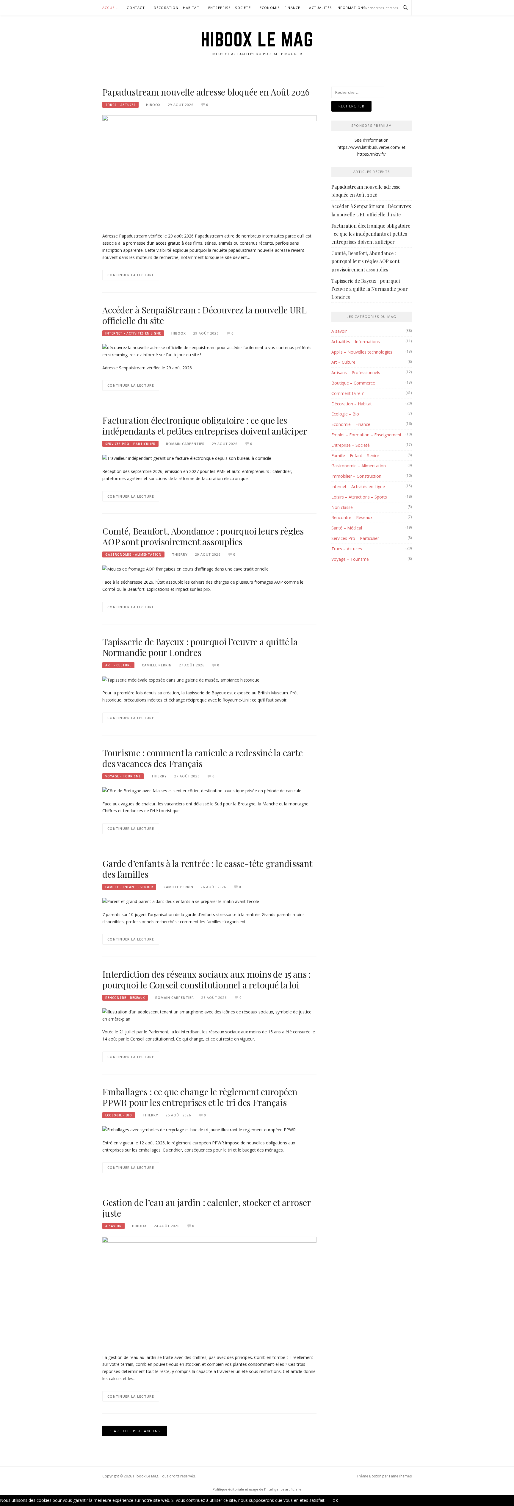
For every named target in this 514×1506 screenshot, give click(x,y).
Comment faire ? (347, 393)
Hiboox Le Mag (257, 39)
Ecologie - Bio (118, 1115)
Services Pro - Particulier (130, 444)
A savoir (113, 1226)
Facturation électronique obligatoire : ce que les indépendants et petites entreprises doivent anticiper (204, 425)
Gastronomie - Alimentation (133, 554)
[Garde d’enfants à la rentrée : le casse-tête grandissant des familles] (180, 901)
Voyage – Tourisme (350, 559)
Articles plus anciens (137, 1431)
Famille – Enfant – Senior (355, 455)
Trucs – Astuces (346, 549)
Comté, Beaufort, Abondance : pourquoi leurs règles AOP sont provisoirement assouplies (203, 536)
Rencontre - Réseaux (125, 998)
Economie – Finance (280, 7)
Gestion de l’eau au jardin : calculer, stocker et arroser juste (206, 1207)
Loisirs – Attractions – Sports (359, 497)
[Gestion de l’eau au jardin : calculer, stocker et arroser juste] (209, 1291)
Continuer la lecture (130, 275)
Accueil (110, 7)
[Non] (353, 1501)
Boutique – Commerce (353, 383)
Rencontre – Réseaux (351, 517)
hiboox (153, 104)
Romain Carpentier (185, 443)
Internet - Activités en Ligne (133, 333)
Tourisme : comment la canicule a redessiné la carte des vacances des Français (202, 758)
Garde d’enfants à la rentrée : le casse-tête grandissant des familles (207, 868)
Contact (136, 7)
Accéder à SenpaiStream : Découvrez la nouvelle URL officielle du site (204, 315)
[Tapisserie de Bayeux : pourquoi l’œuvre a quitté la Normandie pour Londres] (180, 679)
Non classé (342, 507)
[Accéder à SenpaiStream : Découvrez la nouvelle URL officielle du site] (209, 350)
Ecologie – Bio (345, 414)
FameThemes (400, 1476)
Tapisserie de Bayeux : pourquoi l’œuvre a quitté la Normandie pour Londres (200, 647)
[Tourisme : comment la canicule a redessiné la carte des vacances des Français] (201, 790)
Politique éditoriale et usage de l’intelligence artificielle (257, 1489)
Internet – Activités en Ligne (358, 486)
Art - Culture (118, 665)
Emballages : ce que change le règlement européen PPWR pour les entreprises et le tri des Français (199, 1097)
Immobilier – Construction (356, 476)
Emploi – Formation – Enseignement (366, 435)
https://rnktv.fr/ (371, 154)
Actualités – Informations (337, 7)
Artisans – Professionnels (355, 372)
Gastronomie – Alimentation (358, 465)
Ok (336, 1500)
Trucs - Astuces (120, 105)
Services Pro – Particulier (355, 538)
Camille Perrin (157, 665)
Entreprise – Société (229, 7)
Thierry (180, 554)
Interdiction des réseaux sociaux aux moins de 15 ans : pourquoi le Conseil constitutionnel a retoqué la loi (206, 979)
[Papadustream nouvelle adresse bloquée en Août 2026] (209, 170)
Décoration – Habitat (176, 7)
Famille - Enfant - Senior (129, 887)
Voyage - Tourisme (123, 776)
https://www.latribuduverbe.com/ (369, 147)
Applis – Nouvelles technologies (361, 352)
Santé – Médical (346, 528)
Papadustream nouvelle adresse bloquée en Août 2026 (206, 92)
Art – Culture (343, 362)
